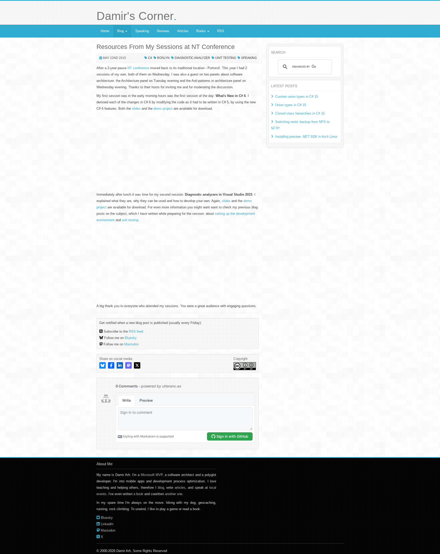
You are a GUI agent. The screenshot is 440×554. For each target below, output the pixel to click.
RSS (220, 31)
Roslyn (163, 58)
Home (105, 31)
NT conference (138, 68)
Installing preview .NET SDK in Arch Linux (306, 136)
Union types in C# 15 (290, 105)
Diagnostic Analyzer (192, 58)
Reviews (163, 31)
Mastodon (131, 344)
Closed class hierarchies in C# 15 (300, 113)
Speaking (142, 31)
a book (138, 494)
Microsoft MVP (152, 475)
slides (136, 108)
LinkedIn (107, 524)
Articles (182, 31)
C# (150, 58)
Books (201, 31)
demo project (163, 108)
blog (161, 487)
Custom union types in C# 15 (296, 96)
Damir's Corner (136, 15)
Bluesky (131, 338)
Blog (121, 31)
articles (180, 487)
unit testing (130, 220)
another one (173, 494)
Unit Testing (225, 58)
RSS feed (136, 331)
